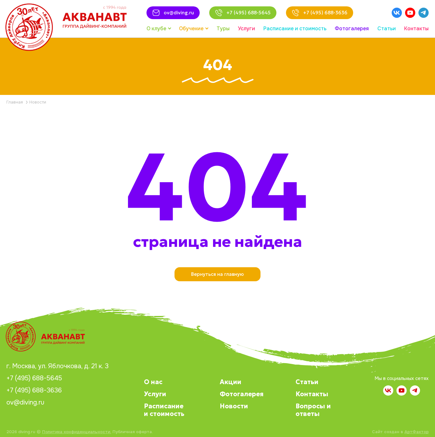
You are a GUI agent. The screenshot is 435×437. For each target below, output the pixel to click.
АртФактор (416, 431)
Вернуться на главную (217, 274)
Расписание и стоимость (164, 410)
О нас (153, 382)
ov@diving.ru (25, 402)
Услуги (155, 394)
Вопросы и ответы (313, 410)
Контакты (312, 394)
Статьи (307, 382)
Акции (230, 382)
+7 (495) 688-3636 (34, 390)
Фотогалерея (242, 394)
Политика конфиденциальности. (76, 431)
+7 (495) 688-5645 (34, 378)
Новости (234, 406)
